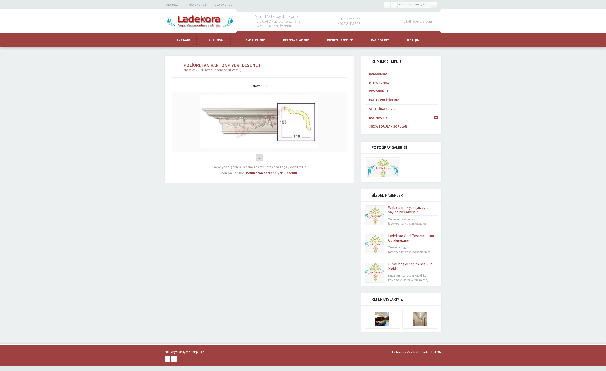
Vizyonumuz (223, 5)
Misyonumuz (197, 5)
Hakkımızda (172, 5)
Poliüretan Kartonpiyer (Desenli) (219, 70)
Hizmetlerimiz (253, 40)
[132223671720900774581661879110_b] (259, 146)
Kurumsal (216, 40)
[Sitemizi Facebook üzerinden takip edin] (387, 5)
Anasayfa (183, 40)
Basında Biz (380, 40)
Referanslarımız (296, 40)
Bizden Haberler (340, 40)
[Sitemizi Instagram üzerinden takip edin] (394, 5)
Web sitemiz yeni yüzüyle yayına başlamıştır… (408, 209)
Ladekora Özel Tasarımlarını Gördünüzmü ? (411, 238)
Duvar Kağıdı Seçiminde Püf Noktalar (410, 266)
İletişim (413, 40)
